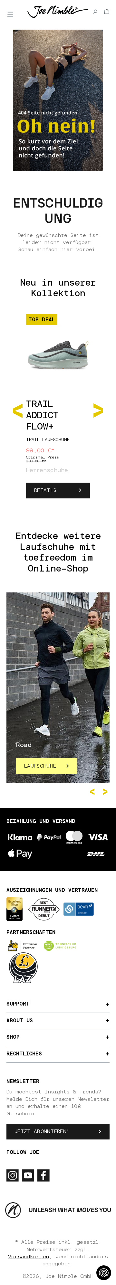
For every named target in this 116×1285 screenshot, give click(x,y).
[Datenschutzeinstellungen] (103, 1272)
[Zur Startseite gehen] (58, 11)
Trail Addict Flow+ (42, 415)
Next (106, 792)
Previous (93, 792)
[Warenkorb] (106, 11)
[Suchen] (95, 11)
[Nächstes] (98, 409)
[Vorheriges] (18, 409)
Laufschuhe (40, 766)
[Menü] (10, 14)
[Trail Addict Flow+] (58, 351)
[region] (58, 409)
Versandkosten (28, 1256)
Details (45, 490)
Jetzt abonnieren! (42, 1131)
